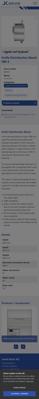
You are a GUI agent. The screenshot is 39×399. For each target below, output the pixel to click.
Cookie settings (20, 387)
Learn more (29, 381)
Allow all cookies (19, 394)
